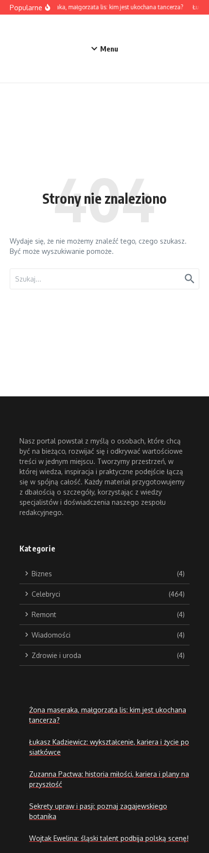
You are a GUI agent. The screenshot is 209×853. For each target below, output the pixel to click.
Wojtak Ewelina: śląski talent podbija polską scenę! (109, 838)
